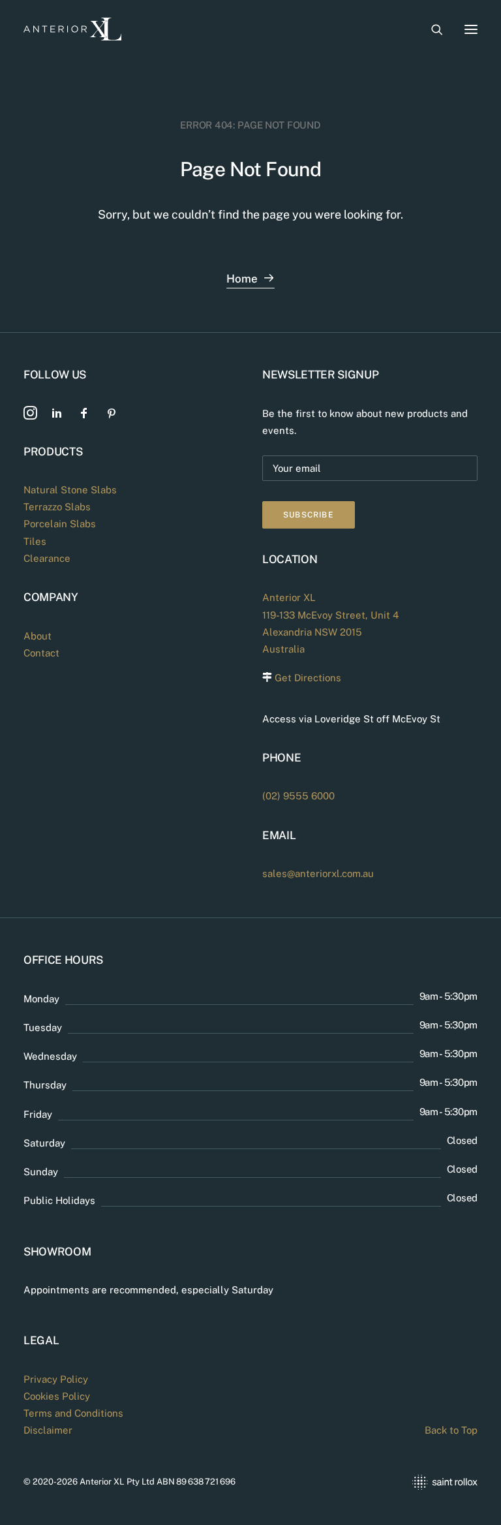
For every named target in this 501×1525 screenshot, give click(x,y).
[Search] (431, 29)
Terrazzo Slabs (57, 506)
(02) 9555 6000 (298, 795)
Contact (41, 652)
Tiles (34, 541)
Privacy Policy (55, 1379)
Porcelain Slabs (59, 523)
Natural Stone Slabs (70, 489)
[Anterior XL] (72, 29)
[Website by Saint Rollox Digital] (370, 1482)
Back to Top (451, 1430)
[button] (471, 29)
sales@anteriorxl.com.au (318, 873)
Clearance (46, 558)
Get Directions (308, 677)
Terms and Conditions (73, 1413)
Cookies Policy (56, 1396)
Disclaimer (47, 1430)
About (37, 635)
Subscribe (308, 514)
